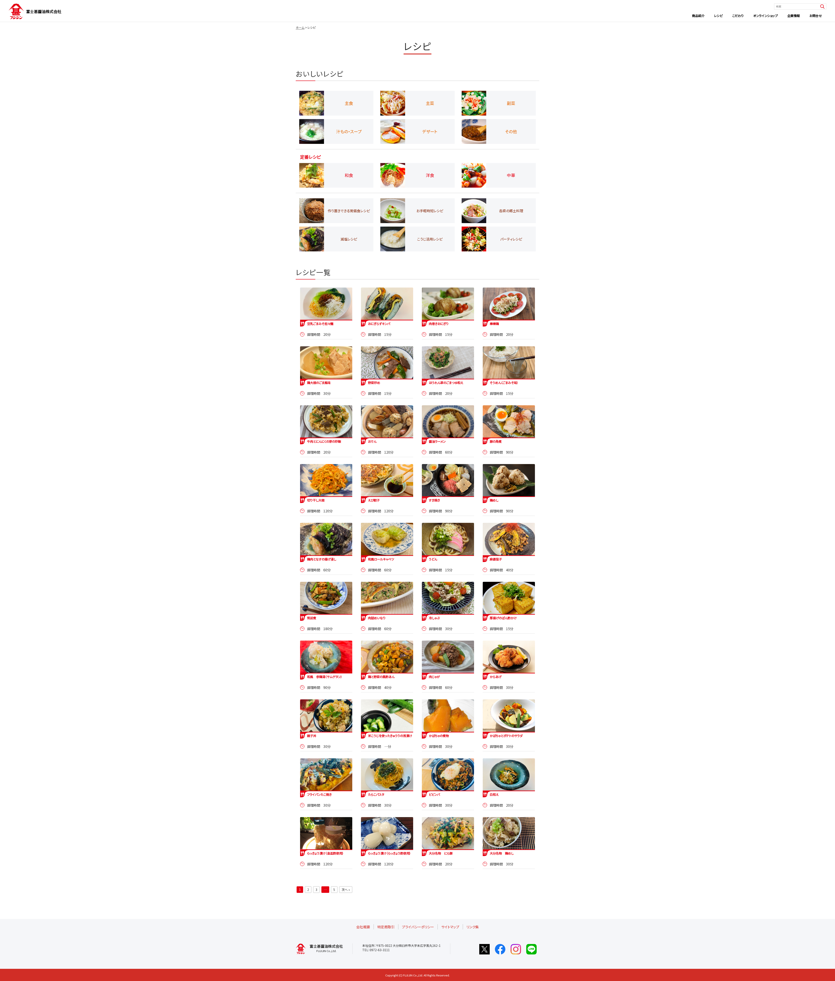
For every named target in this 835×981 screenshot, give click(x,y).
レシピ (718, 15)
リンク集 (472, 926)
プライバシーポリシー (418, 926)
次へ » (346, 889)
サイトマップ (450, 926)
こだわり (738, 15)
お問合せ (815, 15)
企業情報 (793, 15)
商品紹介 (698, 15)
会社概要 (363, 926)
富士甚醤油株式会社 (43, 11)
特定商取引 (386, 926)
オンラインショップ (765, 15)
